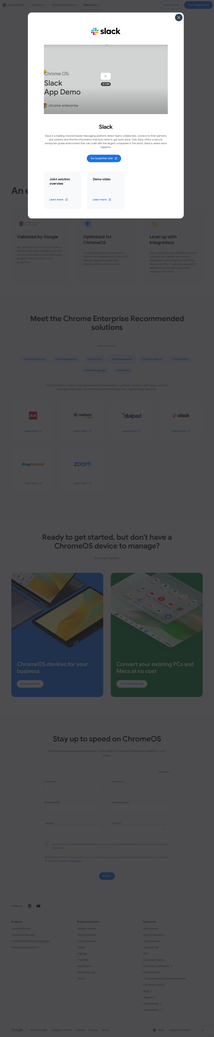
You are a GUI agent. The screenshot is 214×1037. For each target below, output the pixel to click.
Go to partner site (102, 158)
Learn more (56, 199)
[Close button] (179, 17)
